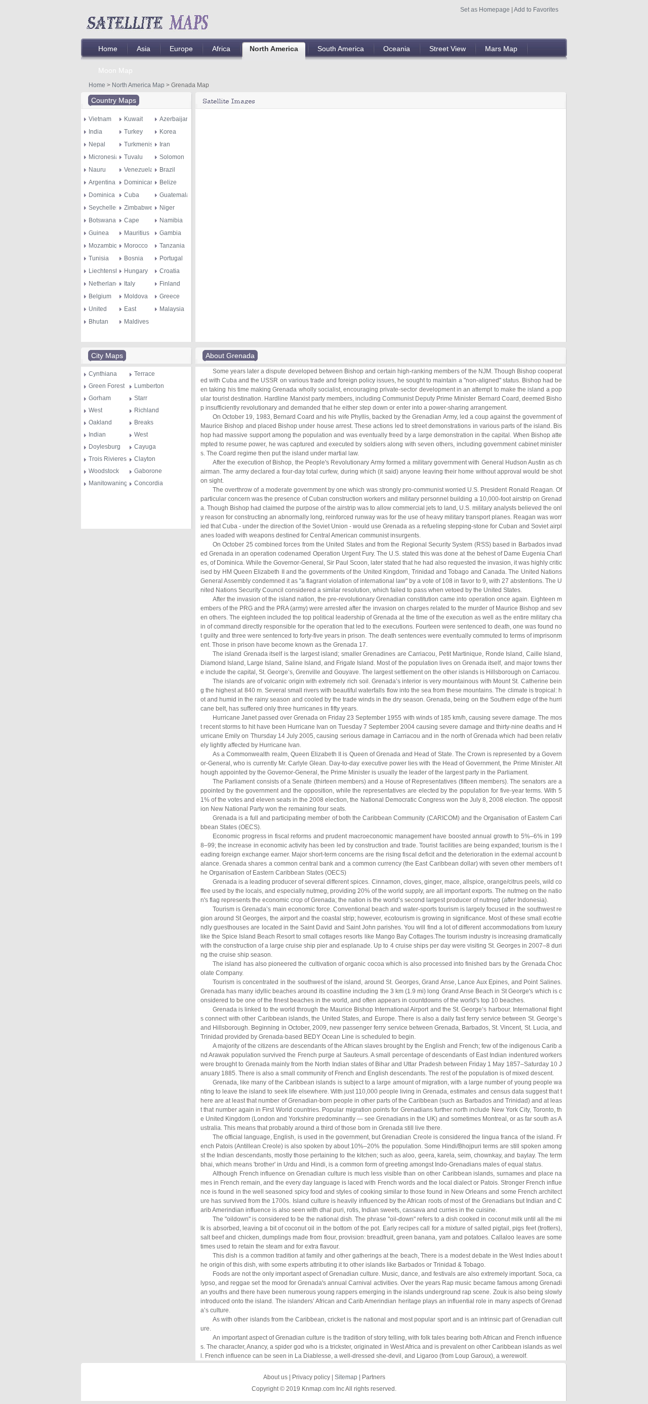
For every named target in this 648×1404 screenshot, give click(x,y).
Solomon (171, 157)
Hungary (136, 271)
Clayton (144, 458)
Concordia (148, 483)
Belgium (100, 296)
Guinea (99, 233)
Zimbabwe (138, 207)
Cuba (131, 195)
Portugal (171, 258)
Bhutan (98, 321)
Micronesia (104, 157)
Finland (169, 283)
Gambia (170, 233)
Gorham (100, 398)
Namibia (171, 220)
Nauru (97, 169)
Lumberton (149, 385)
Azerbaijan (174, 119)
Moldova (136, 296)
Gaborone (148, 471)
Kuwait (133, 119)
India (95, 131)
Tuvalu (133, 157)
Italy (129, 283)
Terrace (144, 373)
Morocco (136, 245)
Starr (140, 398)
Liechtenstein (107, 271)
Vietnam (100, 119)
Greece (169, 296)
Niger (167, 207)
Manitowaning (108, 483)
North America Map (138, 85)
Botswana (102, 220)
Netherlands (106, 283)
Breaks (143, 422)
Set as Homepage (485, 9)
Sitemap (346, 1377)
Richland (146, 410)
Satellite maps (147, 21)
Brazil (167, 169)
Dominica (102, 195)
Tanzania (172, 245)
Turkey (133, 131)
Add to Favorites (536, 9)
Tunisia (99, 258)
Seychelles (104, 207)
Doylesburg (104, 446)
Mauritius (136, 233)
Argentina (102, 182)
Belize (168, 182)
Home (97, 85)
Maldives (136, 321)
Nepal (97, 144)
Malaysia (171, 309)
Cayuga (145, 446)
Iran (164, 144)
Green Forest (107, 385)
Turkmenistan (142, 144)
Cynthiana (103, 373)
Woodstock (104, 471)
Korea (167, 131)
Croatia (169, 271)
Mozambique (107, 245)
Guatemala (174, 195)
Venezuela (138, 169)
